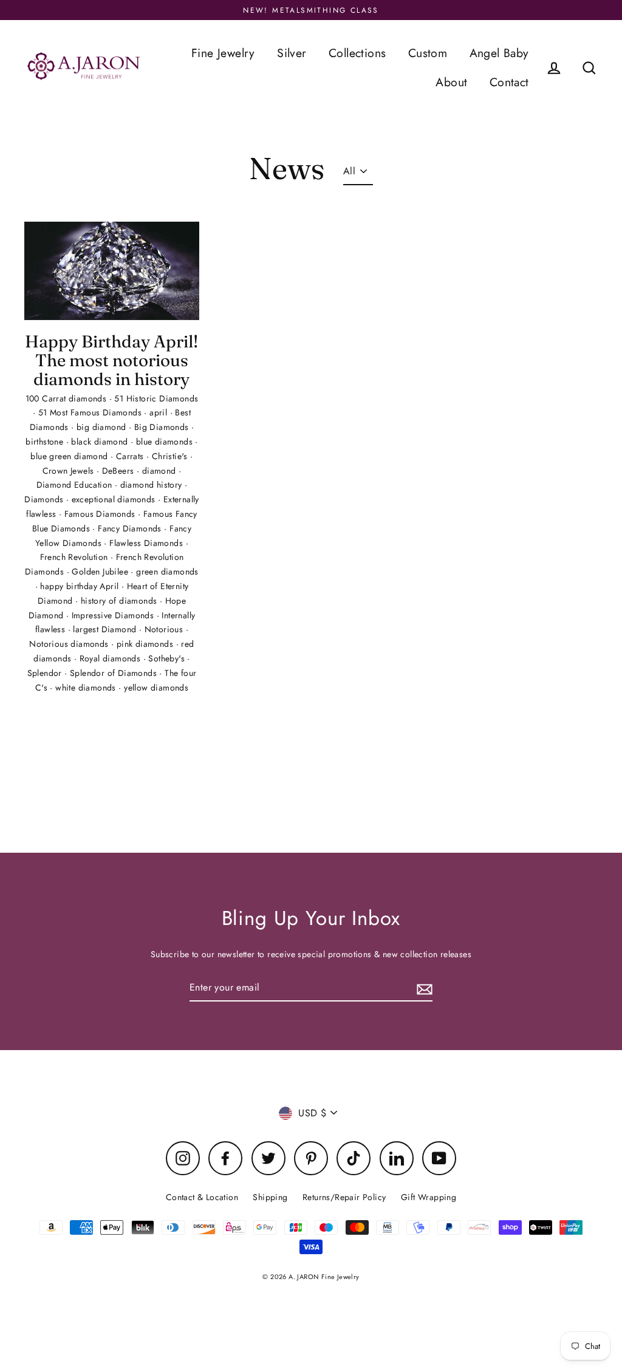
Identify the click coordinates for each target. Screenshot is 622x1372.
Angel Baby (499, 52)
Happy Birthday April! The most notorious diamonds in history (111, 360)
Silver (291, 52)
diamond (160, 471)
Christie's (171, 456)
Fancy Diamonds (131, 528)
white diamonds (86, 687)
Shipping (270, 1197)
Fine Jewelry (223, 52)
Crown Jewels (70, 471)
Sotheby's (167, 658)
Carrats (131, 456)
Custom (427, 52)
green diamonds (167, 571)
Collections (357, 52)
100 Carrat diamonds (67, 398)
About (451, 81)
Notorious (165, 629)
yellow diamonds (156, 687)
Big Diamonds (162, 427)
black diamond (101, 441)
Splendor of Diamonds (114, 673)
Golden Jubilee (101, 571)
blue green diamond (70, 456)
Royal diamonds (111, 658)
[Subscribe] (422, 988)
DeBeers (119, 471)
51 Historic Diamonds (156, 398)
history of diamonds (120, 601)
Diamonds (45, 499)
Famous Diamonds (101, 514)
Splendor (46, 673)
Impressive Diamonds (114, 615)
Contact (509, 81)
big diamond (103, 427)
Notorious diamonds (70, 644)
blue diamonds (166, 441)
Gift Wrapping (428, 1197)
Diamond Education (75, 485)
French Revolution (75, 557)
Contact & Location (202, 1197)
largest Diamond (105, 629)
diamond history (152, 485)
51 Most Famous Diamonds (91, 412)
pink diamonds (146, 644)
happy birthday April (80, 586)
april (159, 412)
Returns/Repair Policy (344, 1197)
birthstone (46, 441)
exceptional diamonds (115, 499)
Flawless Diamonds (147, 543)
